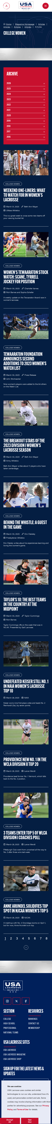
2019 (9, 121)
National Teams (10, 1033)
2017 (8, 132)
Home (8, 24)
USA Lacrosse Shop (12, 1059)
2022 (9, 105)
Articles (41, 24)
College (7, 1019)
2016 (9, 137)
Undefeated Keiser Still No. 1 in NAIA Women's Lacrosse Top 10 (26, 686)
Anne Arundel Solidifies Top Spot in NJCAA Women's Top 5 (25, 909)
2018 (9, 126)
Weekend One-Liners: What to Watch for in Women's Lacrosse (24, 195)
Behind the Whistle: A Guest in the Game (25, 525)
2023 (9, 99)
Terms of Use (22, 1109)
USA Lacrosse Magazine (14, 1055)
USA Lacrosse (9, 1050)
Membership (34, 1028)
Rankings (32, 1019)
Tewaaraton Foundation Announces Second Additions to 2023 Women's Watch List (24, 361)
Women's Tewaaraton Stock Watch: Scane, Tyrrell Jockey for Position (25, 277)
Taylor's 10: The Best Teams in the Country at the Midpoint (24, 605)
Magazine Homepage (24, 24)
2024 (9, 94)
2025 (9, 89)
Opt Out (29, 1121)
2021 (8, 110)
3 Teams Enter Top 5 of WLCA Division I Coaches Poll (25, 835)
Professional (9, 1028)
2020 (9, 115)
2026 (9, 83)
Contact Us (33, 1023)
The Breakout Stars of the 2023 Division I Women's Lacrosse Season (24, 446)
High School (9, 1023)
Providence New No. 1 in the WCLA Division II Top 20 (24, 762)
